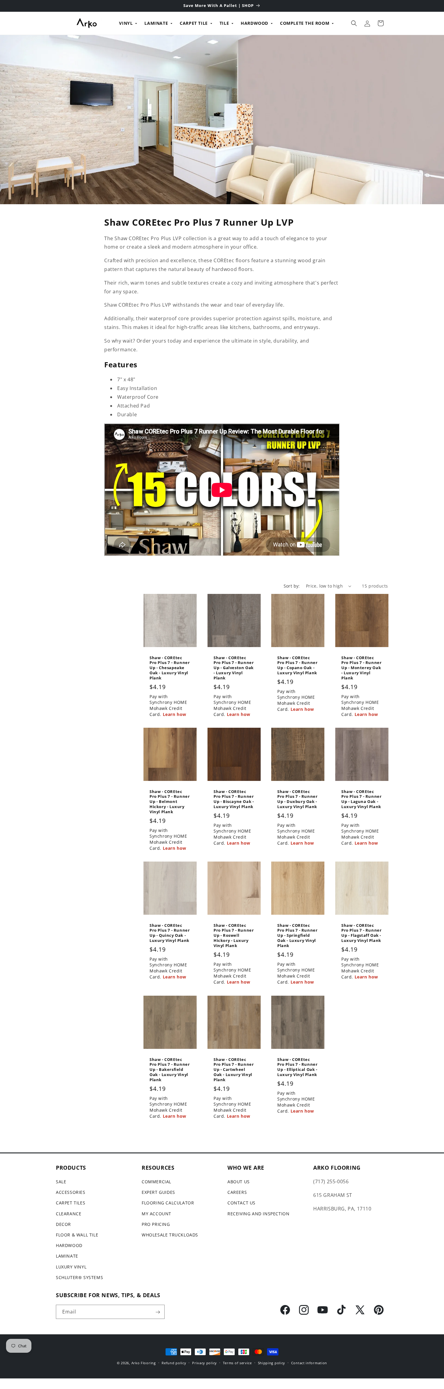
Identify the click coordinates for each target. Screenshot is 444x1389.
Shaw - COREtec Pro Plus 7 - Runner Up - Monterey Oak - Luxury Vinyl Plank (361, 668)
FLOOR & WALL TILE (77, 1235)
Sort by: (292, 586)
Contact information (309, 1362)
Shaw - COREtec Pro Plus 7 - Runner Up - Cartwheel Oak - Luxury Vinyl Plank (234, 1069)
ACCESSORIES (70, 1192)
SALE (61, 1181)
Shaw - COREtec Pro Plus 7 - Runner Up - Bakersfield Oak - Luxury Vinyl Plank (170, 1069)
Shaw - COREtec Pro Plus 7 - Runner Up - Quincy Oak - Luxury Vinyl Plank (170, 933)
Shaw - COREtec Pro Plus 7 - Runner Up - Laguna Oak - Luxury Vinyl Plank (361, 799)
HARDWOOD (254, 23)
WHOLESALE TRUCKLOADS (170, 1235)
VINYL (126, 23)
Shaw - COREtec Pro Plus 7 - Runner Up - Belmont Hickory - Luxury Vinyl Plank (170, 801)
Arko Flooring (143, 1363)
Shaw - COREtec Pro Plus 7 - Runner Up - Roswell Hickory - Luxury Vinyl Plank (234, 935)
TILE (224, 23)
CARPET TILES (70, 1203)
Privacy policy (204, 1362)
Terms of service (237, 1362)
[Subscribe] (157, 1312)
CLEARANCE (68, 1214)
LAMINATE (156, 23)
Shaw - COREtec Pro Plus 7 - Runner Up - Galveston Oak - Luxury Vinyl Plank (234, 668)
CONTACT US (241, 1203)
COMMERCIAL (156, 1181)
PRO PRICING (156, 1224)
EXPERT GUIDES (158, 1192)
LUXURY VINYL (71, 1267)
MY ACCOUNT (156, 1214)
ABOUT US (238, 1181)
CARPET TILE (194, 23)
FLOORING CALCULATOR (168, 1203)
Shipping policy (271, 1362)
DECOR (63, 1224)
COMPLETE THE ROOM (304, 23)
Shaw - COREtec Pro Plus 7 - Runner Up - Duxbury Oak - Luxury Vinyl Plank (297, 799)
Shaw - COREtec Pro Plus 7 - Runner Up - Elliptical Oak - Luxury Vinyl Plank (297, 1067)
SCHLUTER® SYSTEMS (79, 1277)
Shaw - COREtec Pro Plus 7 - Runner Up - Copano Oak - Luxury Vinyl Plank (297, 665)
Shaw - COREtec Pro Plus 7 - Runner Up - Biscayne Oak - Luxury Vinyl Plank (234, 799)
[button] (354, 23)
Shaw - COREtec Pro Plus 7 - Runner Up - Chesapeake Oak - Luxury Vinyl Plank (170, 668)
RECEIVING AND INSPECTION (258, 1214)
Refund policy (174, 1362)
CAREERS (237, 1192)
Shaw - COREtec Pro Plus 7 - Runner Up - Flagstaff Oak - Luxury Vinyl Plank (361, 933)
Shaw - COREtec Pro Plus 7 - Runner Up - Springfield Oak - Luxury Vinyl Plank (297, 935)
